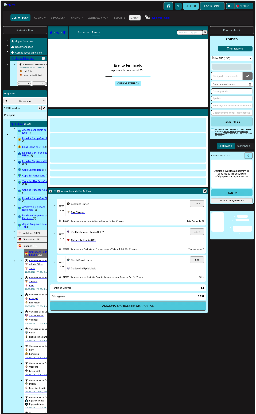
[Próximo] (59, 111)
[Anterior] (43, 58)
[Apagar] (205, 112)
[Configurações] (230, 6)
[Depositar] (178, 6)
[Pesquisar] (205, 32)
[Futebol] (58, 32)
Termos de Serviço (230, 132)
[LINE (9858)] (51, 32)
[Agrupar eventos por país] (44, 108)
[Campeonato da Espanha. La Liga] (64, 32)
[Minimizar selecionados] (40, 108)
